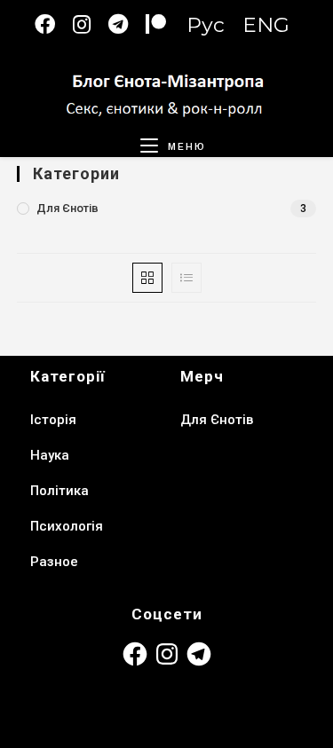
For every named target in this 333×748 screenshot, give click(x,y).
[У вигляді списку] (186, 278)
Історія (53, 420)
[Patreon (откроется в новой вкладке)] (165, 24)
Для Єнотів (67, 208)
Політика (59, 491)
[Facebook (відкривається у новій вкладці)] (54, 24)
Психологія (66, 526)
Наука (49, 455)
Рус (205, 25)
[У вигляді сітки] (147, 278)
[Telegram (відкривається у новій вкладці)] (127, 24)
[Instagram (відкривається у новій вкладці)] (90, 24)
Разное (54, 562)
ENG (265, 25)
